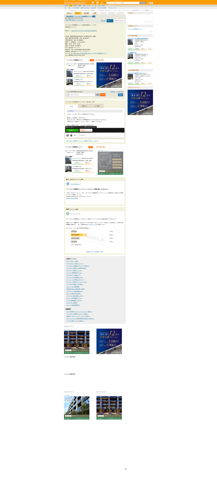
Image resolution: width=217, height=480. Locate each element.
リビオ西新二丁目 (132, 52)
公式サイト (79, 75)
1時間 (97, 94)
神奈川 (69, 8)
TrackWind (151, 30)
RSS (82, 20)
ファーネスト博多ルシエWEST (74, 284)
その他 (83, 5)
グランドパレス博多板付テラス (74, 277)
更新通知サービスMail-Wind (116, 91)
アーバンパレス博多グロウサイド (75, 279)
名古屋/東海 (93, 8)
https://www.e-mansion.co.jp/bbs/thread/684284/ (84, 30)
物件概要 (86, 13)
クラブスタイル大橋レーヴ (73, 275)
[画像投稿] (67, 135)
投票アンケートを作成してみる (95, 251)
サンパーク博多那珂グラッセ (74, 272)
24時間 (103, 94)
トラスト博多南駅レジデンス (74, 300)
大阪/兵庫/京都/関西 (101, 8)
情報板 (75, 5)
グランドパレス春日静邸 (72, 286)
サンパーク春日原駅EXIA (73, 305)
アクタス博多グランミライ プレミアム (76, 311)
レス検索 (97, 106)
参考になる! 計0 (119, 20)
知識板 (79, 5)
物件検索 (97, 3)
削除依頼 (103, 20)
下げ (75, 135)
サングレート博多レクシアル (74, 270)
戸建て (103, 5)
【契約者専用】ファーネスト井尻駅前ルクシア (78, 16)
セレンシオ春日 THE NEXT (73, 293)
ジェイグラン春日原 (71, 303)
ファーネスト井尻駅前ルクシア (135, 29)
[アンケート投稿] (71, 135)
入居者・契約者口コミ (75, 184)
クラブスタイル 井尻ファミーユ (74, 263)
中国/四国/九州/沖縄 (112, 8)
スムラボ (94, 5)
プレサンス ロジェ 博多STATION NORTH (77, 318)
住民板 (70, 5)
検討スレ (69, 13)
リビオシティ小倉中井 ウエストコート (137, 73)
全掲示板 (93, 3)
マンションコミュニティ (75, 3)
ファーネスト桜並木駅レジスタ (74, 296)
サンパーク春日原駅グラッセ (74, 298)
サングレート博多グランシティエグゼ (76, 282)
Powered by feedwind (149, 21)
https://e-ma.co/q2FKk (72, 198)
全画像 (67, 20)
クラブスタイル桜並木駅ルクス (74, 291)
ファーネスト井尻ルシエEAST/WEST (76, 268)
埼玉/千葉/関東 (75, 8)
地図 (95, 13)
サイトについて (102, 3)
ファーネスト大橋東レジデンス (74, 266)
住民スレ (78, 13)
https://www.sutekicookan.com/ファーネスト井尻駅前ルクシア (90, 53)
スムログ (89, 5)
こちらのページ (91, 224)
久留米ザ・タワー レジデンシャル (75, 316)
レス (71, 106)
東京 (66, 8)
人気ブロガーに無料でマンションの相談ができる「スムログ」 (82, 141)
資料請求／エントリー (86, 130)
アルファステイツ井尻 (72, 261)
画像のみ (84, 106)
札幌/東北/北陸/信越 (84, 8)
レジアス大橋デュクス (72, 321)
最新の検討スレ (73, 20)
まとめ (99, 5)
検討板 (66, 5)
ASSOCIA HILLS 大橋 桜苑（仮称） (75, 289)
